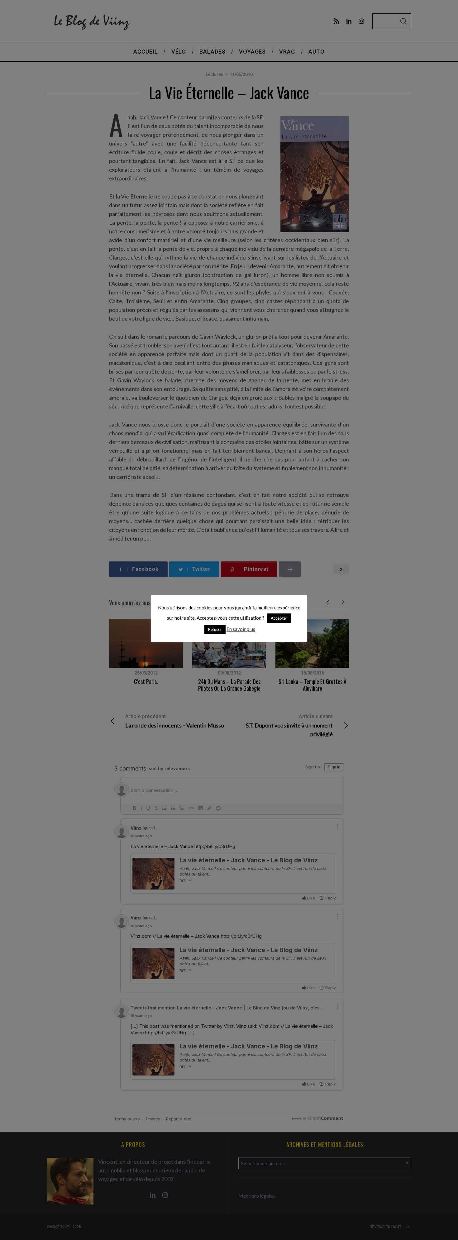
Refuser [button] (215, 629)
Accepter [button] (279, 618)
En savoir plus (241, 629)
